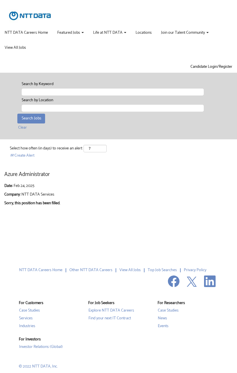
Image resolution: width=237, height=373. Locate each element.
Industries (27, 326)
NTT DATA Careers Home (26, 33)
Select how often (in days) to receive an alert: (46, 148)
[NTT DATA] (29, 16)
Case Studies (29, 310)
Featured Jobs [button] (69, 33)
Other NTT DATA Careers (90, 270)
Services (26, 318)
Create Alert (24, 155)
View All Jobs (15, 48)
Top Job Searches (162, 270)
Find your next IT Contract (109, 318)
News (162, 318)
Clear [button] (22, 127)
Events (163, 326)
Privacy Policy (195, 270)
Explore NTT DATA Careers (111, 310)
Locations (144, 33)
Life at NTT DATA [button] (108, 33)
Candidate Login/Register (211, 67)
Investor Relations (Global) (41, 347)
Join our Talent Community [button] (183, 33)
